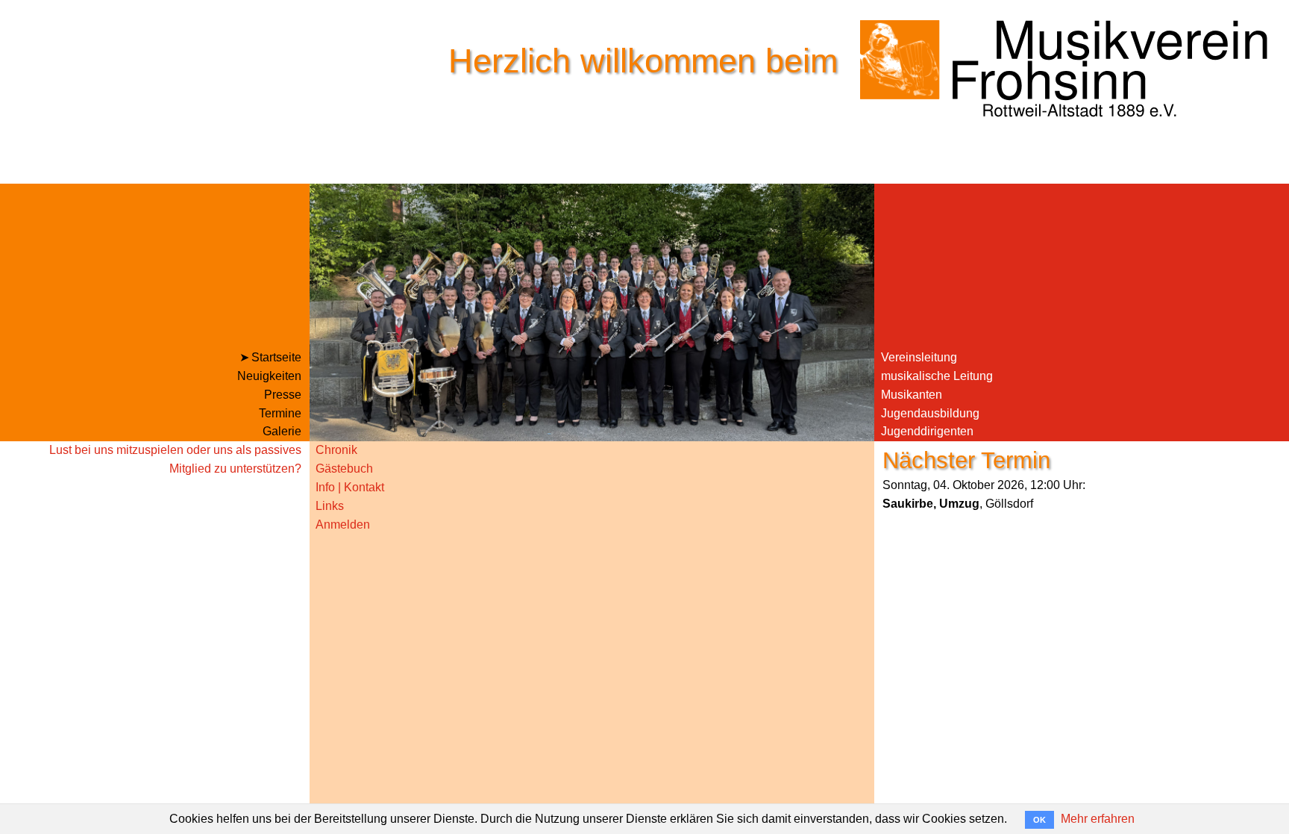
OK (1039, 819)
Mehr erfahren (1098, 818)
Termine (280, 413)
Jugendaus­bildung (930, 413)
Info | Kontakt (350, 487)
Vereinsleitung (919, 357)
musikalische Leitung (937, 376)
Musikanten (911, 394)
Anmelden (343, 524)
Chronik (336, 450)
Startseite (276, 357)
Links (330, 506)
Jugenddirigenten (927, 431)
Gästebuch (344, 468)
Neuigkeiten (269, 376)
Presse (282, 394)
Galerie (282, 431)
